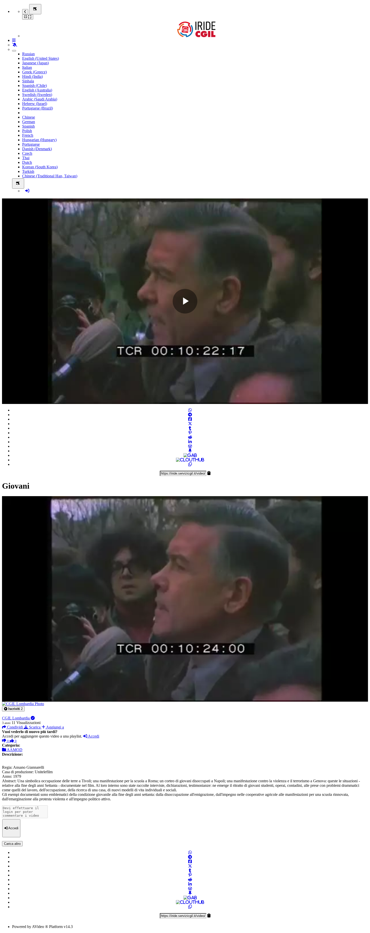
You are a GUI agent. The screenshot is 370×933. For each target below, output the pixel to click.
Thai (25, 158)
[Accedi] (27, 190)
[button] (13, 708)
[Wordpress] (190, 446)
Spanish (28, 126)
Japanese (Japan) (35, 63)
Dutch (27, 162)
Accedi (93, 736)
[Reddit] (190, 437)
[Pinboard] (190, 451)
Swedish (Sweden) (37, 94)
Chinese (28, 117)
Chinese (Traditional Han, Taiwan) (49, 176)
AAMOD (14, 750)
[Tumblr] (190, 428)
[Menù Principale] (35, 9)
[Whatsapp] (190, 410)
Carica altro (12, 844)
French (27, 135)
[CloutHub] (190, 460)
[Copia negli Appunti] (190, 464)
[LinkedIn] (190, 442)
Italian (27, 67)
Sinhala (28, 81)
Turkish (28, 171)
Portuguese (31, 144)
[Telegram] (190, 414)
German (28, 122)
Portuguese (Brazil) (37, 108)
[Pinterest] (190, 433)
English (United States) (40, 58)
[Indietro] (25, 11)
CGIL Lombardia (16, 718)
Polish (27, 131)
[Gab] (190, 455)
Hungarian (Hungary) (39, 140)
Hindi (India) (32, 76)
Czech (27, 153)
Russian (28, 54)
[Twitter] (190, 424)
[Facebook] (190, 419)
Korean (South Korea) (40, 167)
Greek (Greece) (34, 72)
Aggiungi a (54, 727)
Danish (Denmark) (37, 149)
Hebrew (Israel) (34, 103)
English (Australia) (37, 90)
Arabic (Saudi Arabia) (39, 99)
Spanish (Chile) (34, 85)
